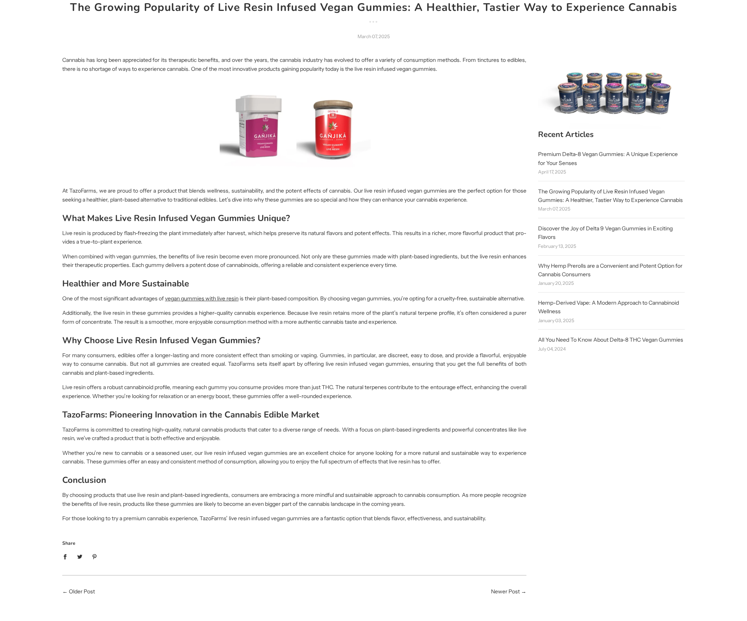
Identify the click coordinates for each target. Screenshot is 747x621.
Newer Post (505, 591)
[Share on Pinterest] (95, 556)
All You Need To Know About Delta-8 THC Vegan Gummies (610, 339)
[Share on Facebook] (67, 556)
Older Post (82, 591)
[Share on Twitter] (80, 556)
